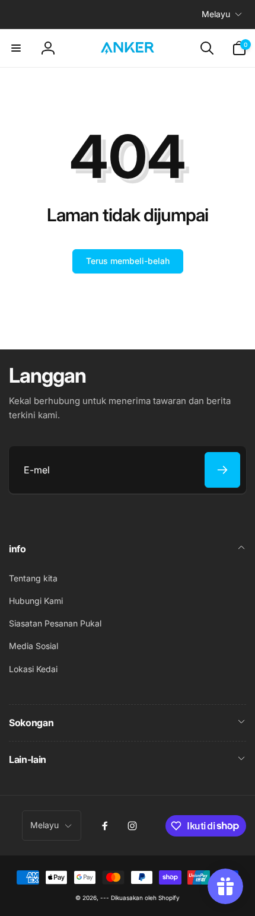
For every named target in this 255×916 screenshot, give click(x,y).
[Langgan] (222, 470)
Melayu (216, 14)
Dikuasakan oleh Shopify (145, 897)
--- (104, 897)
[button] (16, 48)
